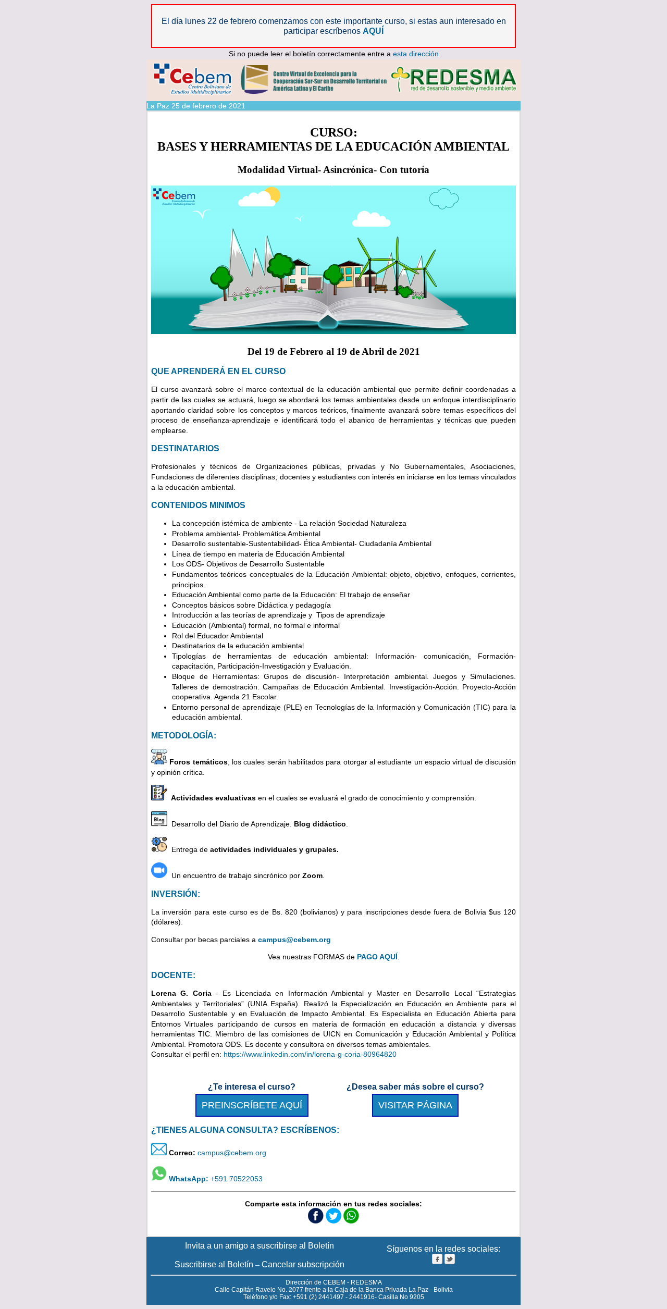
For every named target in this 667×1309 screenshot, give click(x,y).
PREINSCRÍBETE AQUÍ (252, 1105)
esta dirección (416, 54)
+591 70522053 (215, 1179)
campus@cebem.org (231, 1153)
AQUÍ (373, 31)
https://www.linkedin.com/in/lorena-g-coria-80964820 (310, 1054)
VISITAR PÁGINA (415, 1105)
